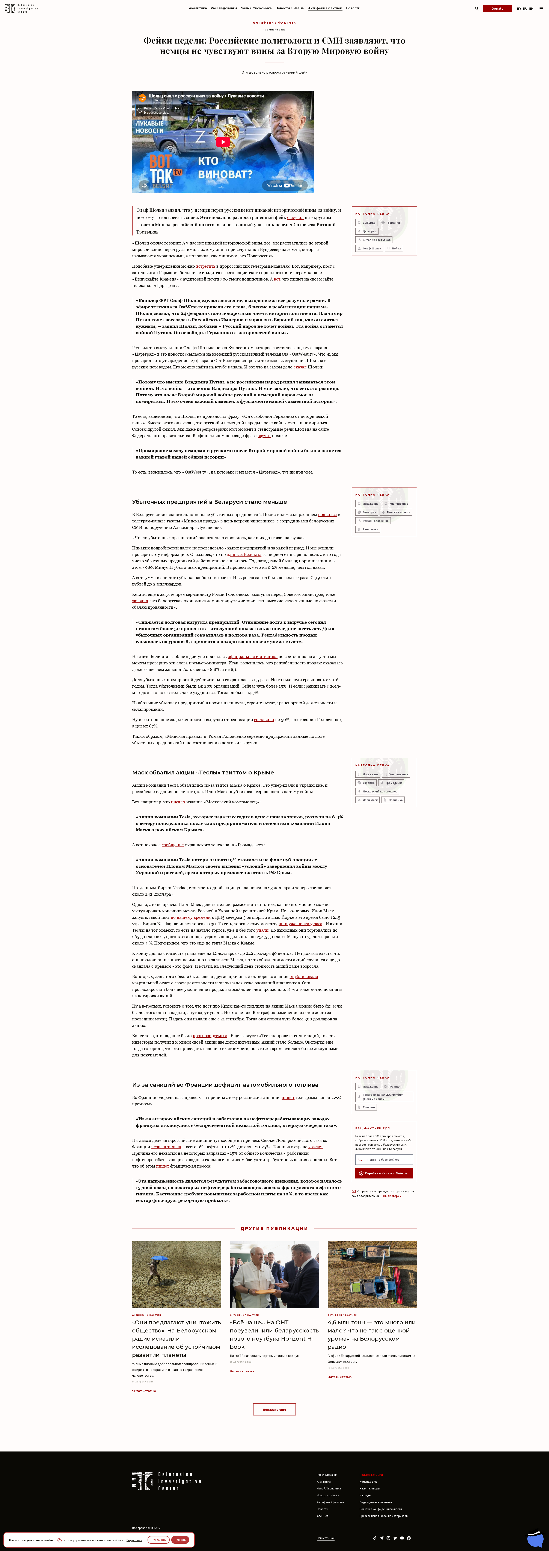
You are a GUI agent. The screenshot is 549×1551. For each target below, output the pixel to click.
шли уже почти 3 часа (300, 923)
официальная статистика (253, 656)
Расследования (224, 8)
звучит (264, 435)
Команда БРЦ (368, 1481)
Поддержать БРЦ (371, 1475)
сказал (300, 367)
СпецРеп (323, 1516)
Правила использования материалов (384, 1516)
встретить (205, 266)
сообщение (173, 844)
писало (178, 802)
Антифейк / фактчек (325, 8)
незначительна (166, 1146)
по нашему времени (190, 917)
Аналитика (198, 8)
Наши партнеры (370, 1488)
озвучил (295, 217)
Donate (497, 9)
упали (262, 930)
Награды (365, 1495)
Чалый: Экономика (256, 8)
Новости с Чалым (290, 8)
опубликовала (304, 976)
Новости (353, 8)
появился (327, 514)
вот (277, 279)
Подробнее (134, 1540)
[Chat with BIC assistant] (535, 1538)
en (531, 9)
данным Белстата (244, 554)
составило (264, 719)
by (519, 9)
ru (525, 9)
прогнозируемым (210, 1035)
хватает (315, 1146)
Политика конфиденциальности (381, 1509)
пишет (288, 1097)
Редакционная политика (376, 1502)
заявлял (140, 600)
